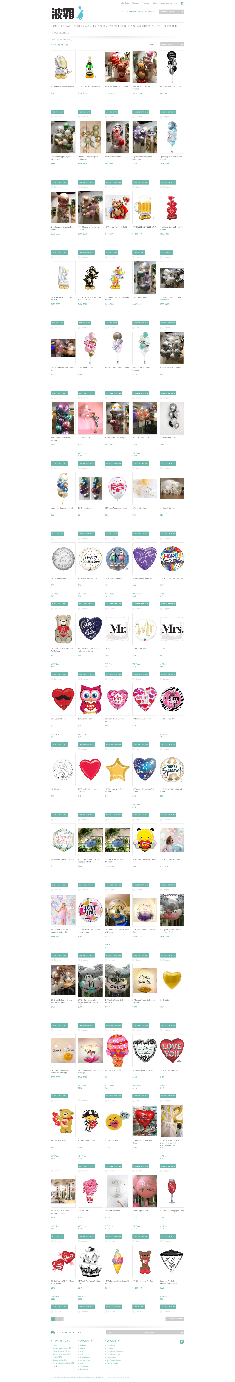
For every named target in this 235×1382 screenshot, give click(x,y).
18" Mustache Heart (58, 719)
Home (53, 40)
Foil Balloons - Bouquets (115, 1351)
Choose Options (141, 112)
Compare (57, 117)
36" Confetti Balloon (112, 1211)
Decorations (61, 32)
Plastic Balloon (111, 1357)
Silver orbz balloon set (168, 438)
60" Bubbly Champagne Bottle (89, 86)
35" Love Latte (83, 1211)
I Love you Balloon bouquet (88, 368)
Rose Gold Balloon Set (140, 438)
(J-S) (94, 26)
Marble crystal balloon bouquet (171, 368)
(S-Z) (102, 26)
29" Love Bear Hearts (59, 1140)
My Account (146, 3)
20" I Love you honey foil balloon (144, 859)
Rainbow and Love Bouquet (115, 438)
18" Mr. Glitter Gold (139, 649)
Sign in (155, 3)
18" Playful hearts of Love (141, 719)
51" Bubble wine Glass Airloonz (62, 86)
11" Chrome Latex (84, 508)
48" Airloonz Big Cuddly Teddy (116, 227)
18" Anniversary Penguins (114, 578)
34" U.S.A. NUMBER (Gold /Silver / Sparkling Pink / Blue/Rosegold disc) (169, 1143)
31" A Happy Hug (111, 1140)
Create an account (165, 3)
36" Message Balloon (140, 1211)
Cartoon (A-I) (81, 26)
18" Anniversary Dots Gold (87, 578)
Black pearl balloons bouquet (170, 86)
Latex (157, 26)
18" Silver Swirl (56, 789)
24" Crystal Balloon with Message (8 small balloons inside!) (88, 1002)
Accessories (171, 26)
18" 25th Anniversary (58, 578)
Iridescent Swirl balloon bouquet (117, 368)
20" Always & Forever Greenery (62, 859)
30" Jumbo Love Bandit (86, 1140)
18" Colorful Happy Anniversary (171, 578)
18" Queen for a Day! (167, 719)
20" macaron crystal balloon (170, 859)
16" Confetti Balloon (167, 508)
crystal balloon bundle (113, 157)
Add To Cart (57, 112)
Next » (61, 1319)
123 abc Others (142, 26)
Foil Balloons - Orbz (113, 1354)
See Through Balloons (114, 1360)
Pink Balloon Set (84, 438)
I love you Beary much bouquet (116, 86)
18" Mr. (107, 649)
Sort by (153, 44)
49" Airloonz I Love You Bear (142, 1281)
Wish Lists (135, 3)
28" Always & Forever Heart (142, 1070)
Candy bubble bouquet (140, 297)
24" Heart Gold (165, 1000)
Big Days (65, 26)
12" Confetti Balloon (139, 508)
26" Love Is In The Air (113, 1070)
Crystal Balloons (119, 26)
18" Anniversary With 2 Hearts (143, 578)
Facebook (182, 1342)
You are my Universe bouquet (62, 508)
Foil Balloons (111, 1345)
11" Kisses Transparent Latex (116, 508)
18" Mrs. (163, 649)
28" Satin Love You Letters (169, 1070)
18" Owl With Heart (85, 719)
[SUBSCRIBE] (182, 1332)
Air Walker (110, 1348)
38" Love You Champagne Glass (172, 1211)
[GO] (182, 12)
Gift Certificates (124, 3)
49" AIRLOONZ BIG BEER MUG (144, 227)
